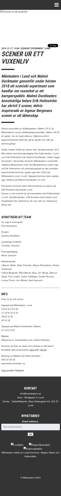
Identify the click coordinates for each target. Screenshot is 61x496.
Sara (32, 349)
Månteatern (14, 5)
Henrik (43, 349)
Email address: (30, 421)
